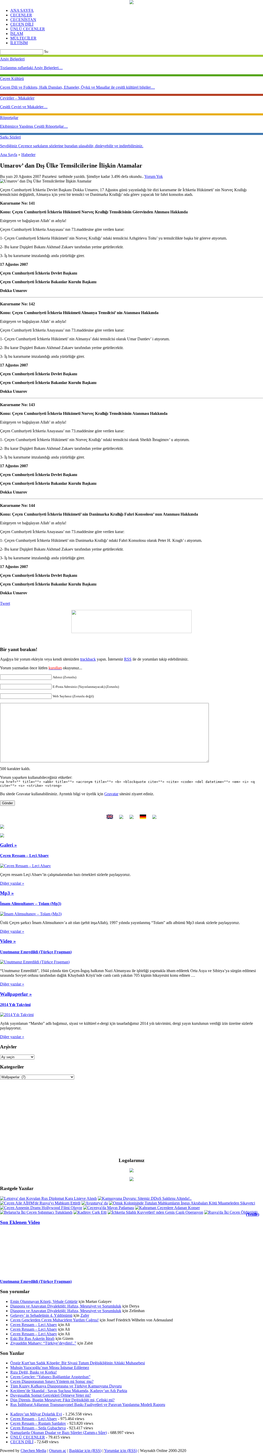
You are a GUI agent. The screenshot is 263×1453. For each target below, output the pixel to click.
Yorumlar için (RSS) (120, 1450)
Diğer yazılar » (12, 883)
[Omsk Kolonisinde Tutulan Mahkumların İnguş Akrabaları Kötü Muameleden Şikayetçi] (182, 1203)
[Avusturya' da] (94, 1203)
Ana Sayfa (8, 154)
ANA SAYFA (22, 10)
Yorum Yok (153, 176)
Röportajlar (9, 117)
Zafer (84, 1315)
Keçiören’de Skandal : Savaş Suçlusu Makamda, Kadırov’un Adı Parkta (68, 1390)
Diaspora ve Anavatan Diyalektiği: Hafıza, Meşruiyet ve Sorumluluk (65, 1306)
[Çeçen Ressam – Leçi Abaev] (25, 866)
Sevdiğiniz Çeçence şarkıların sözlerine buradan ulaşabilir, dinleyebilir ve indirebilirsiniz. (71, 146)
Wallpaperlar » (16, 994)
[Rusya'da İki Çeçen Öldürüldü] (231, 1212)
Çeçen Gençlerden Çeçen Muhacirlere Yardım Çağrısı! (54, 1320)
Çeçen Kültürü (12, 78)
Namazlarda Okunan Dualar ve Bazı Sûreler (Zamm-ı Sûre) (58, 1432)
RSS (128, 659)
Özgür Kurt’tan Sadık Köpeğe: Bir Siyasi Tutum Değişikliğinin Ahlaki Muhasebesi (77, 1363)
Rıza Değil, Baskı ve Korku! (33, 1372)
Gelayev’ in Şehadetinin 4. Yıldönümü (41, 1315)
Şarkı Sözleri (10, 137)
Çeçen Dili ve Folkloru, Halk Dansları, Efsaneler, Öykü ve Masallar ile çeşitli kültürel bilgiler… (77, 87)
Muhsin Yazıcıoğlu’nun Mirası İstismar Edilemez (49, 1367)
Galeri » (8, 845)
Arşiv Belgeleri (12, 59)
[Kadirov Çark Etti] (90, 1212)
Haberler (28, 154)
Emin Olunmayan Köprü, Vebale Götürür (44, 1301)
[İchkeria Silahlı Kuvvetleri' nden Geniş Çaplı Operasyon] (155, 1212)
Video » (8, 941)
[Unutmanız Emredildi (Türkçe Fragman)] (35, 962)
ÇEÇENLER (21, 15)
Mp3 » (7, 893)
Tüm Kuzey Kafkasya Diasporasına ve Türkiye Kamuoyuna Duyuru (66, 1386)
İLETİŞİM (19, 43)
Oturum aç (57, 1450)
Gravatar (111, 794)
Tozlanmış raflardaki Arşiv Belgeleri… (31, 68)
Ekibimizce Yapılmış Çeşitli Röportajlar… (34, 126)
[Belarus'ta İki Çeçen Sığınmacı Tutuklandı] (36, 1212)
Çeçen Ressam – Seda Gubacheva (38, 1428)
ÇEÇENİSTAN (23, 19)
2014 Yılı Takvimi (15, 1004)
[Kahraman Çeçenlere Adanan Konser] (167, 1207)
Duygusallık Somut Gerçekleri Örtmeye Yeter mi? (50, 1395)
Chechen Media (33, 1450)
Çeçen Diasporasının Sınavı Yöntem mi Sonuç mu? (51, 1381)
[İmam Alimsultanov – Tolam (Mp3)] (31, 914)
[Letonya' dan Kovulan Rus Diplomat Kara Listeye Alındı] (48, 1198)
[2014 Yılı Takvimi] (17, 1014)
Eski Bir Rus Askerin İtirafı (32, 1338)
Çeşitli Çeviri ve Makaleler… (24, 107)
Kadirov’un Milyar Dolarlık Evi (36, 1414)
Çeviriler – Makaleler (17, 98)
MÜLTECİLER (23, 38)
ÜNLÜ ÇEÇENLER (27, 29)
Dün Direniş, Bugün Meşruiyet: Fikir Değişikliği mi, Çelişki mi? (62, 1400)
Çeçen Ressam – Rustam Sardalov (38, 1423)
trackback (88, 659)
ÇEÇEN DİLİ (21, 24)
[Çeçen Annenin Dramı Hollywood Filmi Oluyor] (41, 1207)
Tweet (5, 603)
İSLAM (16, 33)
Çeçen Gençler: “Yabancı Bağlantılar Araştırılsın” (50, 1377)
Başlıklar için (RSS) (85, 1450)
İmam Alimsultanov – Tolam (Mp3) (30, 903)
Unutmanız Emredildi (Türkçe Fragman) (36, 952)
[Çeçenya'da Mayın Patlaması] (108, 1207)
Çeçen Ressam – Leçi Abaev (24, 855)
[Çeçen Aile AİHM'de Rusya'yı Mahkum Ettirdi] (40, 1203)
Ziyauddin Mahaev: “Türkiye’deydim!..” (43, 1343)
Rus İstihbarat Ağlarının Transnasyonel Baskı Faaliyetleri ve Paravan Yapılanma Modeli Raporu (87, 1404)
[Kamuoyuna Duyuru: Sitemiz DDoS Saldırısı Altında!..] (145, 1198)
